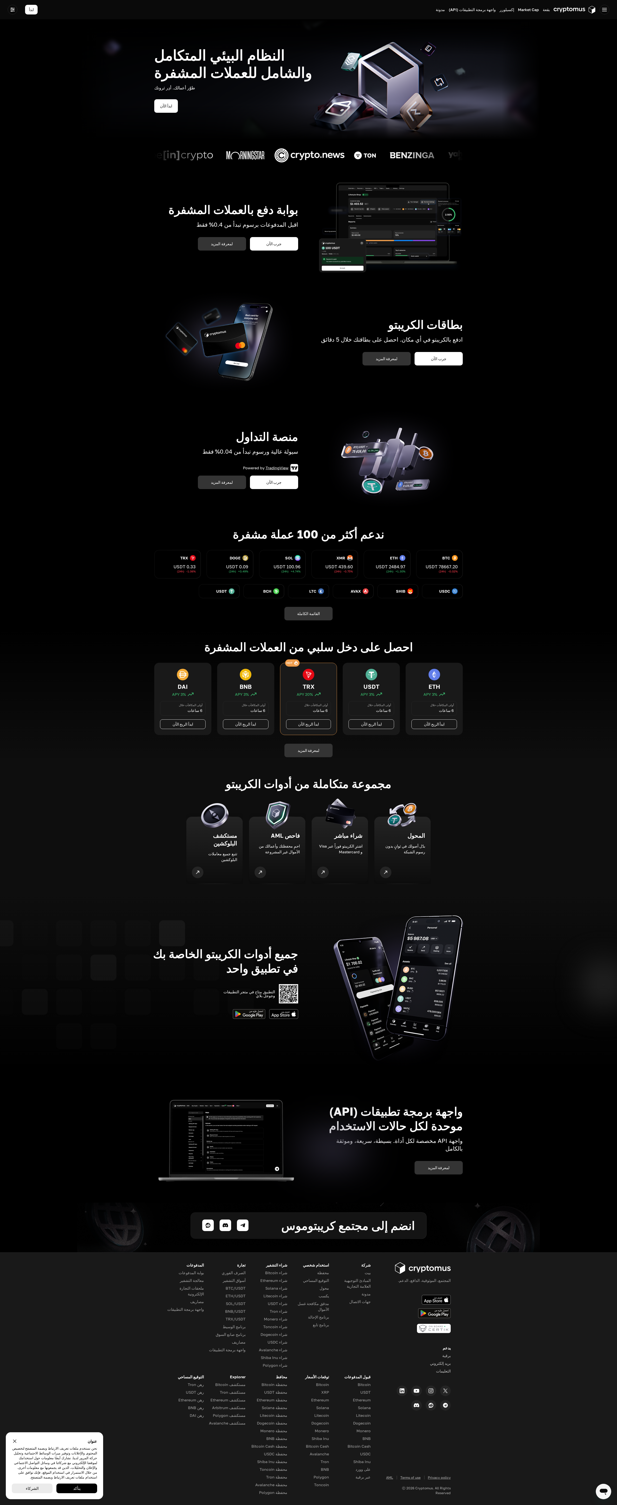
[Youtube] (416, 1391)
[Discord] (416, 1405)
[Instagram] (431, 1391)
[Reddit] (431, 1405)
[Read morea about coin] (450, 155)
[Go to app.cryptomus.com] (575, 9)
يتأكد (76, 1488)
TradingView (277, 467)
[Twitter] (445, 1391)
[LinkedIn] (402, 1391)
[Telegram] (445, 1405)
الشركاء (32, 1488)
